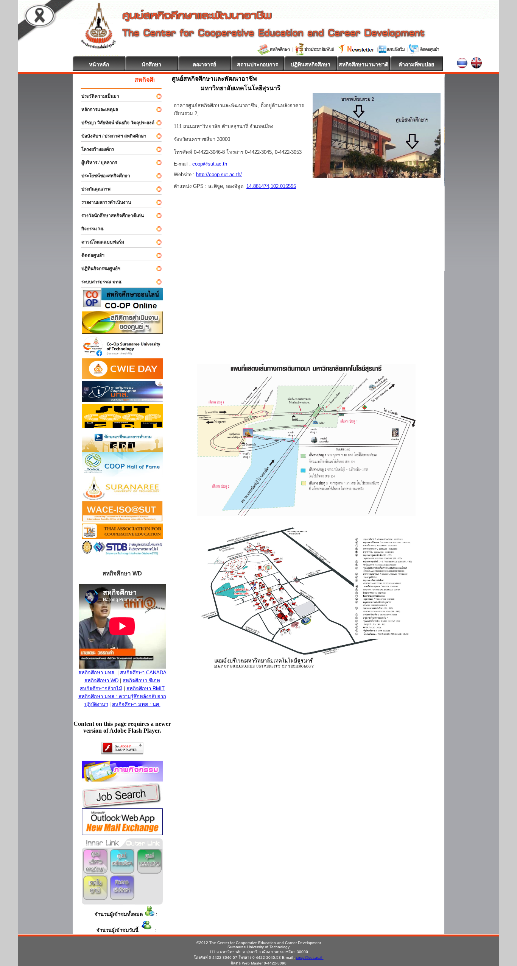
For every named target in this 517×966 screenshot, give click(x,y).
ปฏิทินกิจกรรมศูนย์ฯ (97, 268)
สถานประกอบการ (257, 64)
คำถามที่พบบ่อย (416, 64)
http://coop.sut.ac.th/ (219, 174)
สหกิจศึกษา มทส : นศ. (136, 704)
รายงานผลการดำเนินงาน (103, 202)
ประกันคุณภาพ (93, 189)
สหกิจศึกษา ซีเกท (141, 680)
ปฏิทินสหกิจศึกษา (310, 64)
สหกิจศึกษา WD (101, 680)
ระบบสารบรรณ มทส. (98, 281)
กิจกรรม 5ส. (89, 228)
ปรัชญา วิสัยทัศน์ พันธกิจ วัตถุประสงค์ (114, 122)
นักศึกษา (151, 64)
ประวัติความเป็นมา (97, 96)
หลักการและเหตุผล (96, 109)
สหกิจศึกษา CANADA (143, 672)
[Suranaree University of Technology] (122, 426)
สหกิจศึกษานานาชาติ (363, 64)
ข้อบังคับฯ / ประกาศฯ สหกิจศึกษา (110, 136)
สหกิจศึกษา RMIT (145, 688)
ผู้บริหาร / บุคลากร (96, 162)
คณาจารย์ (204, 64)
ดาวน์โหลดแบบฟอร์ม (99, 242)
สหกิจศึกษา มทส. (97, 672)
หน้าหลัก (99, 64)
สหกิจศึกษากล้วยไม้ (101, 688)
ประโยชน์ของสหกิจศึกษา (102, 175)
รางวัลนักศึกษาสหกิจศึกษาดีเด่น (109, 215)
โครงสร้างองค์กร (94, 149)
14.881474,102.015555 (271, 186)
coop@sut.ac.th (209, 164)
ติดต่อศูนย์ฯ (89, 255)
